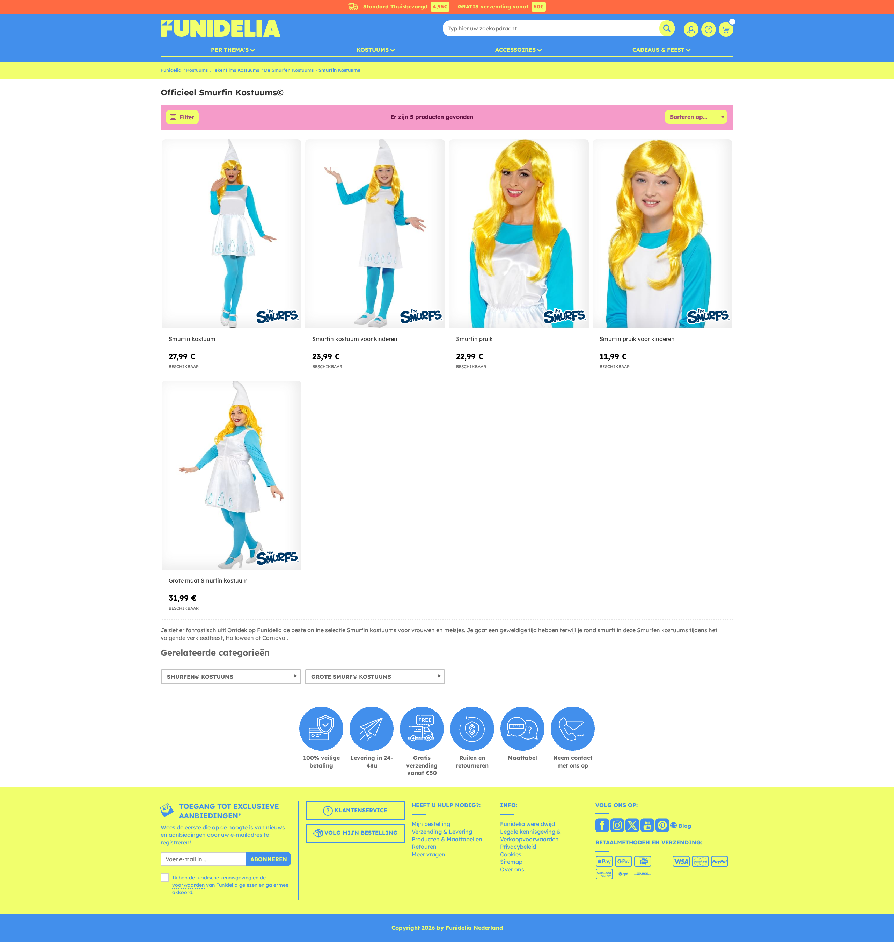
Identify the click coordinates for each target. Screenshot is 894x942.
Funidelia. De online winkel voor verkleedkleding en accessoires (220, 28)
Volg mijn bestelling (360, 832)
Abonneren (268, 859)
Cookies (510, 854)
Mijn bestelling (431, 823)
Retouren (424, 846)
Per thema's (230, 49)
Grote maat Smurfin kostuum (208, 580)
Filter (186, 117)
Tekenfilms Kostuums (236, 70)
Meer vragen (428, 854)
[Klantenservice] (708, 29)
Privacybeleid (518, 846)
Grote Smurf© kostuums (351, 676)
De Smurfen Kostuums (289, 70)
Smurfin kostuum (192, 338)
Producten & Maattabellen (447, 839)
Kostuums (373, 49)
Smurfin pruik (474, 338)
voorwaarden (188, 885)
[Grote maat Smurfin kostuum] (231, 475)
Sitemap (511, 861)
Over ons (512, 869)
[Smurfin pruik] (519, 233)
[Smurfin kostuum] (231, 233)
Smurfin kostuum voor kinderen (354, 338)
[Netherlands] (602, 826)
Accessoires (515, 49)
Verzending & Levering (442, 831)
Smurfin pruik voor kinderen (637, 338)
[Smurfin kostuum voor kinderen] (375, 233)
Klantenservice (360, 810)
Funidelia (171, 70)
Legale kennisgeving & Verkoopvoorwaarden (530, 835)
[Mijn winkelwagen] (726, 29)
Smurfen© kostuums (200, 676)
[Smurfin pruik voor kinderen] (662, 233)
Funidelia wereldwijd (527, 823)
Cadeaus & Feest (658, 49)
